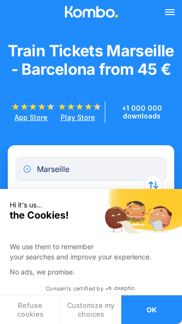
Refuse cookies (30, 309)
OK (152, 310)
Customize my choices (91, 309)
